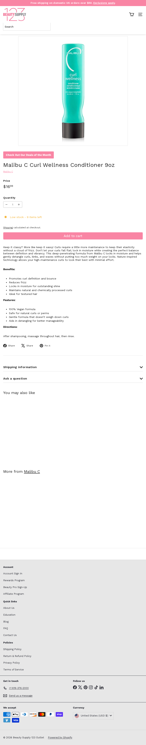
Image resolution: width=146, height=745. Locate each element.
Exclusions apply (104, 3)
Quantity (9, 197)
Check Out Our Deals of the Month (28, 154)
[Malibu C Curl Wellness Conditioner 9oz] (27, 430)
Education (9, 614)
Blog (6, 621)
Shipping (8, 227)
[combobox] (26, 26)
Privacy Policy (11, 662)
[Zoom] (122, 140)
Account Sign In (12, 573)
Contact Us (10, 635)
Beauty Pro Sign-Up (15, 587)
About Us (8, 608)
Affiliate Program (13, 593)
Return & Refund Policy (17, 656)
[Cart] (131, 14)
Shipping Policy (12, 649)
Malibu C (32, 471)
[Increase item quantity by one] (19, 204)
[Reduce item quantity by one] (6, 204)
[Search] (139, 26)
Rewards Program (14, 580)
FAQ (5, 628)
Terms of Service (13, 669)
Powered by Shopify (60, 737)
